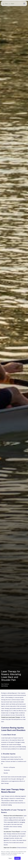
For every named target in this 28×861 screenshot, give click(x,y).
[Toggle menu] (24, 3)
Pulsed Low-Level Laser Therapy (10, 717)
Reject (10, 858)
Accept (17, 858)
